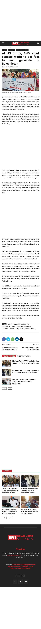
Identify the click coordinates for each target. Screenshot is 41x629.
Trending (25, 50)
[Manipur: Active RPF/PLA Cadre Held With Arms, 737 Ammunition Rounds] (6, 363)
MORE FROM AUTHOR (24, 356)
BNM (13, 326)
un (17, 328)
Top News (18, 50)
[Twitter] (20, 582)
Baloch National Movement (22, 324)
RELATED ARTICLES (9, 356)
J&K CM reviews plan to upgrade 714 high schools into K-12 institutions (24, 381)
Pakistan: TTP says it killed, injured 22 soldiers (30, 348)
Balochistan (6, 326)
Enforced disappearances (24, 326)
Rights (12, 328)
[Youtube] (26, 582)
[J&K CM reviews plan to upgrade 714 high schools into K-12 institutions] (6, 381)
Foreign (9, 47)
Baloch (10, 324)
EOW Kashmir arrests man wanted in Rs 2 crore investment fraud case (29, 490)
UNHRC (21, 328)
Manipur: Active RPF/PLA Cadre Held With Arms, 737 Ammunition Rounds (10, 490)
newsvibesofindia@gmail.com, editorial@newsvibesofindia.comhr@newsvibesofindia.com (22, 567)
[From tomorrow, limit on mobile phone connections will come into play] (30, 502)
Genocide (5, 328)
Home (3, 47)
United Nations (29, 328)
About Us (20, 549)
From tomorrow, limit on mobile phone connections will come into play (29, 511)
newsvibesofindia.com (14, 555)
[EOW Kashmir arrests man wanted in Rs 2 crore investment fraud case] (6, 372)
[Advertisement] (20, 20)
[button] (38, 43)
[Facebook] (15, 582)
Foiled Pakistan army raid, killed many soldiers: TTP (10, 348)
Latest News (11, 50)
